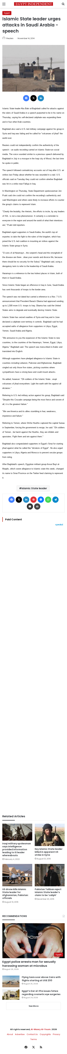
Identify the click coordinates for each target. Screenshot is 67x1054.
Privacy (56, 1034)
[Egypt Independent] (33, 4)
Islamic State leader (34, 488)
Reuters (9, 38)
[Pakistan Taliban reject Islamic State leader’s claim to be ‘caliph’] (50, 875)
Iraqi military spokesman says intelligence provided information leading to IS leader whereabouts (16, 849)
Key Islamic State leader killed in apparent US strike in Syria (48, 851)
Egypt (7, 13)
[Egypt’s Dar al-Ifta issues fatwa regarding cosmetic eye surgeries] (10, 994)
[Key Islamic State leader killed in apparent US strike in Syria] (50, 835)
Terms (33, 1039)
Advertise (20, 1034)
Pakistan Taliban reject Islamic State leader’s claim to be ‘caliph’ (48, 892)
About (10, 1034)
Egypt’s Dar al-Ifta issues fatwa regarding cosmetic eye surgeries (41, 992)
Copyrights (45, 1034)
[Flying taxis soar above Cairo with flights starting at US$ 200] (10, 981)
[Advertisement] (33, 670)
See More (33, 1006)
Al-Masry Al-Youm (41, 1029)
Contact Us (32, 1034)
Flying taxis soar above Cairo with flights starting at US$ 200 (41, 979)
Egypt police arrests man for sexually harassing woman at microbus (29, 964)
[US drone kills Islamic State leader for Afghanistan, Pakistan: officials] (17, 875)
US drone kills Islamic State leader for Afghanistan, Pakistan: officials (15, 894)
